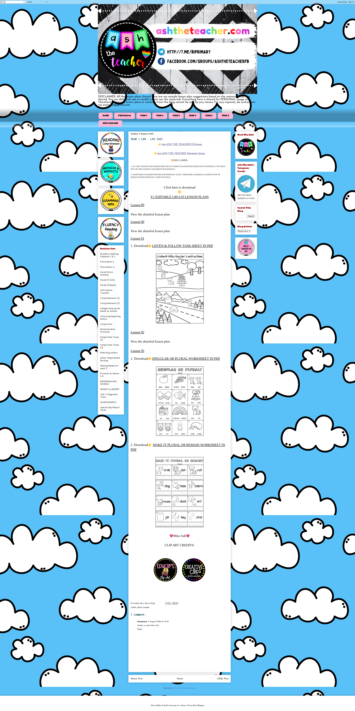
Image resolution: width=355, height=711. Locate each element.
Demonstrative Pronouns (107, 330)
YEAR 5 (208, 116)
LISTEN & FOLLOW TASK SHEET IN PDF (182, 246)
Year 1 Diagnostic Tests (109, 395)
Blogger (200, 705)
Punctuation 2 (107, 266)
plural (139, 607)
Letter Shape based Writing (110, 359)
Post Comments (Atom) (185, 688)
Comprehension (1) (110, 298)
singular (146, 607)
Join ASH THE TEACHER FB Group (181, 144)
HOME (106, 116)
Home (180, 679)
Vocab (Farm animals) (106, 273)
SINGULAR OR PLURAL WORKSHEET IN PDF (186, 358)
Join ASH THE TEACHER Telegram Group (181, 153)
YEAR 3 (176, 116)
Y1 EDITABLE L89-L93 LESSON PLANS (179, 197)
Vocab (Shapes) (108, 284)
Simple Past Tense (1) (109, 338)
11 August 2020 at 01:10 (158, 622)
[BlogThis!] (169, 603)
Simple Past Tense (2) (109, 346)
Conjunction (106, 323)
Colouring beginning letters (110, 317)
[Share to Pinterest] (177, 603)
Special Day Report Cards (110, 408)
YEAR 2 (159, 116)
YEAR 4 (192, 116)
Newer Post (137, 679)
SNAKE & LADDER (109, 389)
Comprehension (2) (110, 303)
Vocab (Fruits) (107, 279)
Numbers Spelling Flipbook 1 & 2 (109, 255)
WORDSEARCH (108, 402)
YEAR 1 (143, 116)
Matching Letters (109, 352)
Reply (139, 629)
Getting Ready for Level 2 (109, 367)
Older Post (223, 679)
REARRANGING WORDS (108, 383)
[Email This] (166, 603)
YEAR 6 (225, 116)
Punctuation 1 (107, 261)
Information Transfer (106, 291)
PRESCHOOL (124, 116)
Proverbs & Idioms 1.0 (109, 375)
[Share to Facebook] (174, 603)
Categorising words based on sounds (110, 309)
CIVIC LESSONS (110, 123)
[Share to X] (171, 603)
